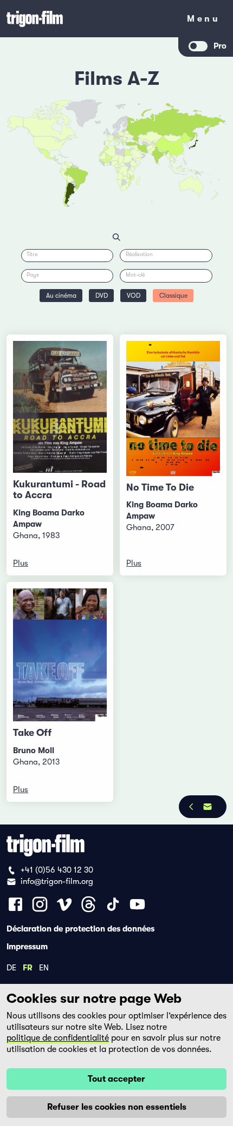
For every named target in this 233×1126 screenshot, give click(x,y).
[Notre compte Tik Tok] (113, 904)
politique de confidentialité (58, 1038)
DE (11, 967)
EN (44, 967)
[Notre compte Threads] (89, 904)
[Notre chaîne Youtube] (137, 904)
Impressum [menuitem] (27, 946)
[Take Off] (60, 655)
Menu (203, 21)
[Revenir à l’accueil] (89, 18)
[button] (165, 154)
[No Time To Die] (173, 408)
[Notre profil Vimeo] (64, 904)
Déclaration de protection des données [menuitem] (80, 928)
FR (28, 967)
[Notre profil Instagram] (40, 904)
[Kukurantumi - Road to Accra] (60, 407)
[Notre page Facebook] (15, 904)
